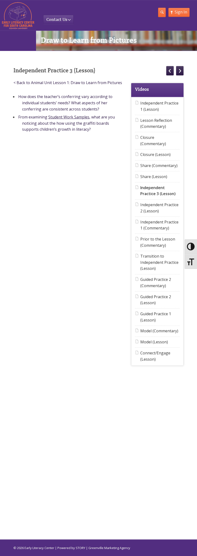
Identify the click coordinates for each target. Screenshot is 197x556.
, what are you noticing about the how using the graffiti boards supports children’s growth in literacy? (68, 123)
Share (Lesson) (153, 176)
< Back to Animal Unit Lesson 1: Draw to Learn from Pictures (67, 82)
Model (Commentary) (159, 331)
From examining (32, 117)
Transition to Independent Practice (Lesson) (159, 262)
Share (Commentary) (159, 165)
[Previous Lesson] (170, 70)
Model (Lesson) (154, 342)
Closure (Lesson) (155, 154)
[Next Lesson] (180, 70)
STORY (80, 548)
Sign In (181, 12)
